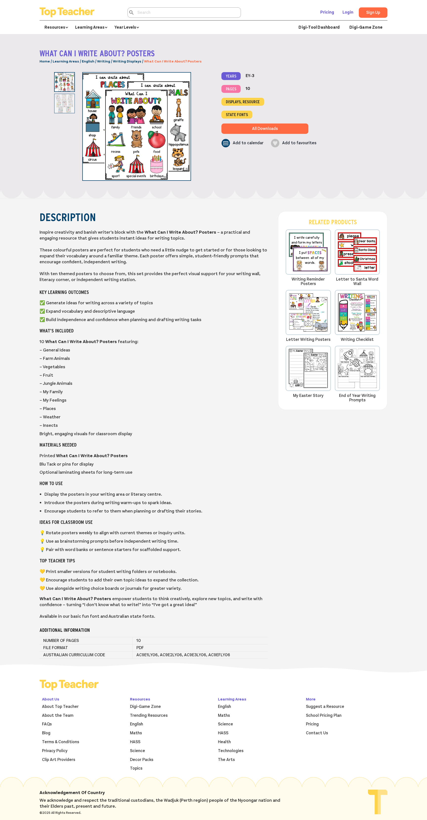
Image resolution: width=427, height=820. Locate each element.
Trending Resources (149, 715)
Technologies (230, 751)
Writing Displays (127, 61)
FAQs (47, 724)
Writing (103, 61)
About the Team (57, 715)
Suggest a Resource (325, 706)
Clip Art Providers (58, 759)
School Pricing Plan (324, 715)
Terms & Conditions (60, 742)
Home (45, 61)
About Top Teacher (60, 706)
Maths (136, 733)
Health (224, 742)
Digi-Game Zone (366, 27)
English (88, 61)
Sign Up (373, 12)
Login (347, 12)
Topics (136, 768)
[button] (242, 143)
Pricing (327, 12)
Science (137, 751)
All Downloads (265, 128)
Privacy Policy (54, 751)
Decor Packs (141, 759)
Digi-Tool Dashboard (319, 27)
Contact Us (317, 733)
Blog (46, 733)
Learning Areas (66, 61)
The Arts (226, 759)
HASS (135, 742)
